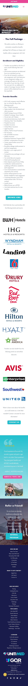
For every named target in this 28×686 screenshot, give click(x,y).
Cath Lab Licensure (14, 637)
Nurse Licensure (14, 639)
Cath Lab (14, 593)
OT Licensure (14, 641)
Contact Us (14, 422)
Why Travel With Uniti (14, 553)
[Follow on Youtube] (17, 678)
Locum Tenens (14, 597)
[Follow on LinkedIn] (10, 678)
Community (14, 560)
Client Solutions (14, 620)
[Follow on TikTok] (20, 678)
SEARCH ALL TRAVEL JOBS (12, 477)
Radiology (14, 601)
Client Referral (14, 615)
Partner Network (14, 613)
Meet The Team (14, 551)
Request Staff (14, 617)
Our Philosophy (14, 558)
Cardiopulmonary (14, 591)
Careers (14, 566)
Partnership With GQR (14, 556)
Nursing (14, 588)
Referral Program (14, 536)
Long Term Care (14, 599)
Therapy (14, 604)
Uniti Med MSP (14, 611)
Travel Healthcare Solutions (14, 622)
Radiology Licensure (14, 645)
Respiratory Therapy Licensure (14, 648)
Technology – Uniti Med (14, 628)
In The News (14, 562)
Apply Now (14, 573)
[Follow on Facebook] (7, 678)
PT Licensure (14, 643)
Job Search (14, 1)
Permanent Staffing (14, 626)
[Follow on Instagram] (14, 678)
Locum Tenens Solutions (14, 624)
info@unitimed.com (14, 670)
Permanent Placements (14, 606)
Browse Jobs (14, 198)
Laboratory (14, 595)
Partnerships (14, 564)
